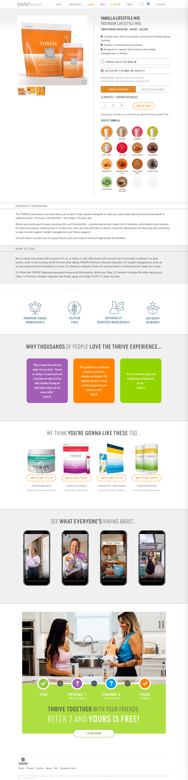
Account (161, 4)
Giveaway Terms (68, 768)
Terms (21, 768)
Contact (40, 768)
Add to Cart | (41, 477)
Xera (102, 4)
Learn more (94, 733)
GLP (91, 4)
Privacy (30, 768)
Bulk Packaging (153, 89)
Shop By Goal (75, 4)
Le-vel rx (115, 4)
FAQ (56, 768)
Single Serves (118, 89)
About (49, 768)
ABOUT (130, 4)
